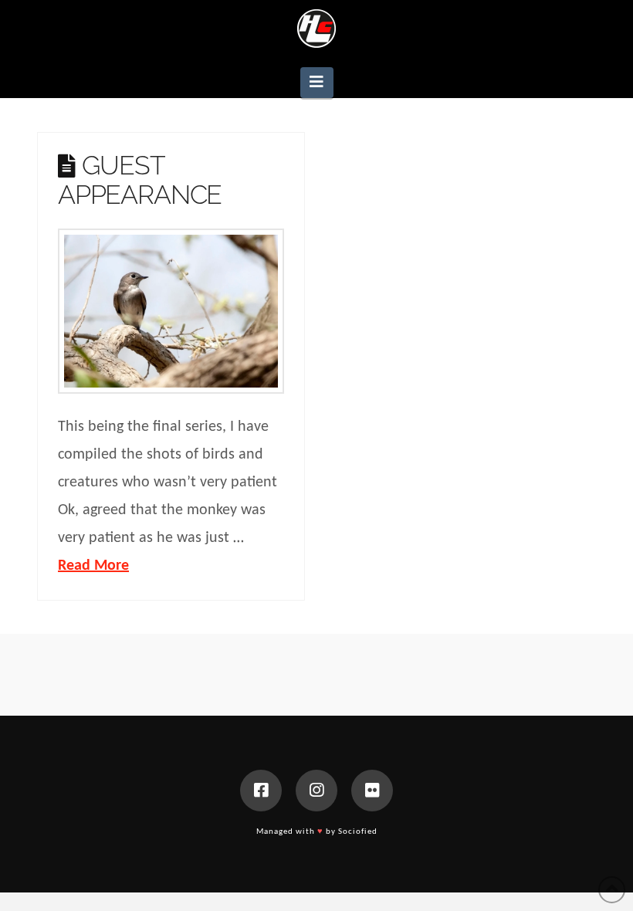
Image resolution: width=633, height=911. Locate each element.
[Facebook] (261, 790)
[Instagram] (316, 790)
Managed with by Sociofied (316, 832)
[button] (316, 82)
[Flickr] (372, 790)
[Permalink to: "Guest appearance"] (171, 311)
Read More (93, 566)
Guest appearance (140, 179)
